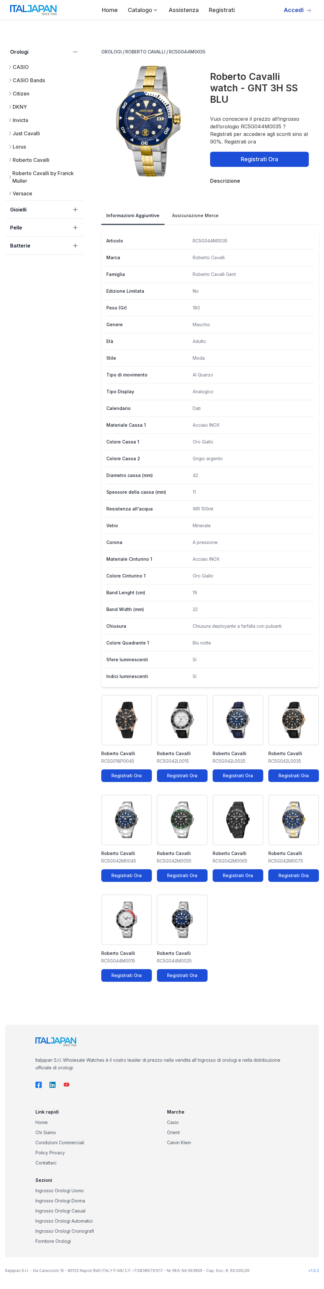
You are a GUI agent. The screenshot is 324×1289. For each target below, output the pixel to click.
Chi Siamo (45, 1132)
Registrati (222, 10)
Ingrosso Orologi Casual (60, 1210)
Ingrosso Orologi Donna (60, 1200)
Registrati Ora (259, 159)
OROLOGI (111, 51)
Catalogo (140, 10)
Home (110, 10)
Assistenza (184, 10)
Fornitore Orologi (53, 1241)
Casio (173, 1122)
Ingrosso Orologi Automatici (64, 1221)
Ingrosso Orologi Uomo (59, 1190)
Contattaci (45, 1162)
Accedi (294, 10)
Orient (173, 1132)
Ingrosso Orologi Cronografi (64, 1231)
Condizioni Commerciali (59, 1142)
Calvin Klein (179, 1142)
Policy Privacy (50, 1152)
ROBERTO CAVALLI (145, 51)
